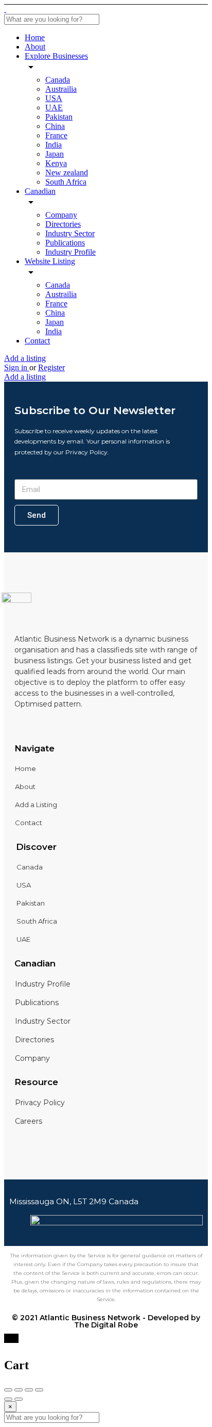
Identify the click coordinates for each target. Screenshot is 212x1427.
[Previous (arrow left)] (8, 1399)
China (55, 126)
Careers (28, 1121)
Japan (54, 154)
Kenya (56, 163)
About (35, 46)
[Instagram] (51, 725)
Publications (65, 242)
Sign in (16, 367)
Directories (63, 224)
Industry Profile (70, 252)
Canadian (40, 191)
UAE (54, 107)
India (53, 144)
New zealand (66, 172)
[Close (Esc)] (8, 1389)
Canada (57, 79)
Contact (37, 340)
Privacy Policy (40, 1102)
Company (61, 214)
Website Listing (50, 261)
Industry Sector (70, 233)
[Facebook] (17, 725)
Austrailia (61, 89)
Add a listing (25, 358)
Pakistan (59, 116)
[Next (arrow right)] (18, 1399)
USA (53, 98)
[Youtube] (69, 725)
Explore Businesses (56, 56)
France (56, 135)
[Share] (18, 1389)
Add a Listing (36, 804)
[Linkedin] (34, 725)
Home (35, 37)
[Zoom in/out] (39, 1389)
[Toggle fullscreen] (29, 1389)
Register (51, 367)
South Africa (65, 181)
